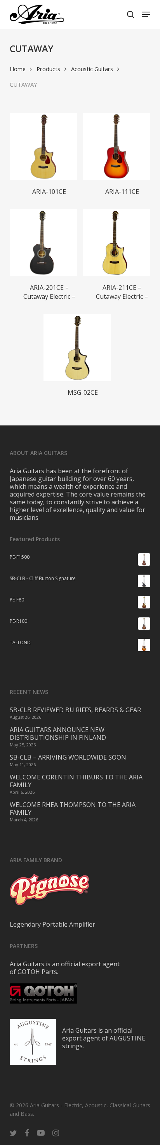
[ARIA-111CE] (116, 146)
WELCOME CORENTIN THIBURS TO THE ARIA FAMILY (76, 781)
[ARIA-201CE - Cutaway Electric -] (43, 242)
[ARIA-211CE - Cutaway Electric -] (116, 242)
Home (18, 69)
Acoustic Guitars (92, 69)
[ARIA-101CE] (43, 146)
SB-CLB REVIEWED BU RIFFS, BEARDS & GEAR (75, 710)
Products (48, 69)
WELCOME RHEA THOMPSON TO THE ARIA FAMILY (73, 808)
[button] (146, 14)
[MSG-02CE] (77, 347)
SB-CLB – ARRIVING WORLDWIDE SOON (68, 757)
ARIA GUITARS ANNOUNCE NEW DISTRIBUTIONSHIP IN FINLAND (58, 733)
